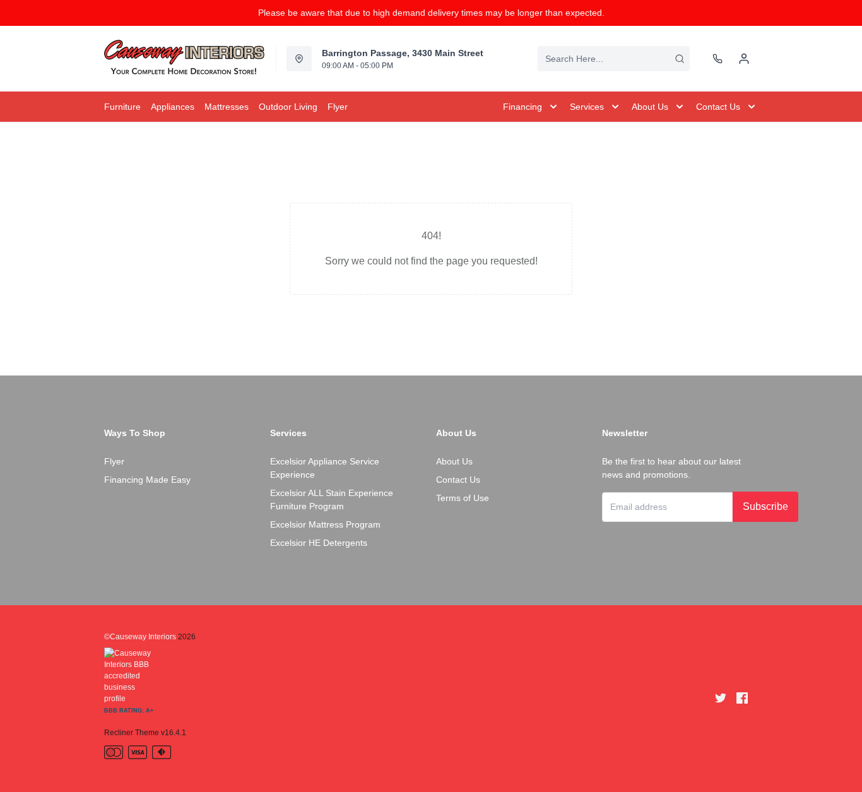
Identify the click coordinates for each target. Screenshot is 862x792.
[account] (744, 58)
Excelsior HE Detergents (318, 543)
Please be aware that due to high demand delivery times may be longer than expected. (431, 13)
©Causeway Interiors (140, 636)
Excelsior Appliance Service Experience (324, 468)
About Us (454, 461)
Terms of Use (462, 498)
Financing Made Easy (147, 480)
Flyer (114, 461)
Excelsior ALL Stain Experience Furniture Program (331, 499)
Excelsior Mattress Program (325, 524)
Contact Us (458, 480)
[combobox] (614, 58)
